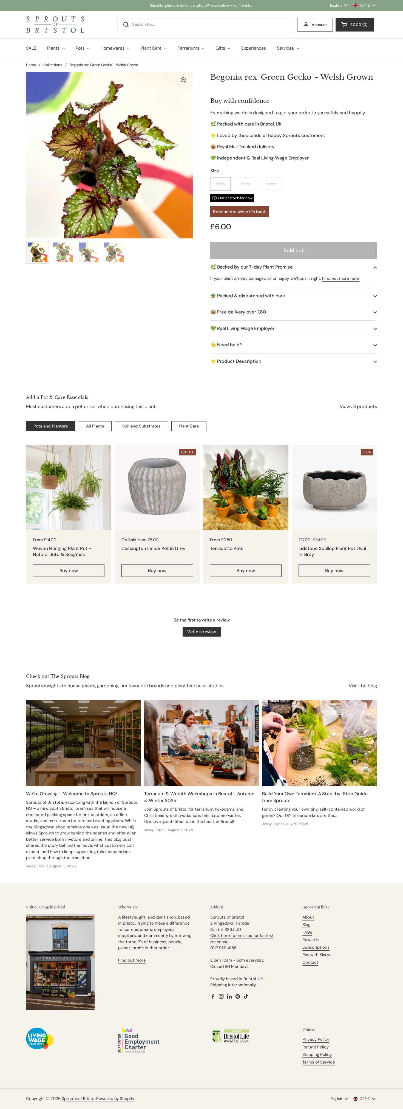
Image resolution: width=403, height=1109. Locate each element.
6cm (220, 184)
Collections (52, 64)
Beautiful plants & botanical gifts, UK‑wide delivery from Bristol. (201, 5)
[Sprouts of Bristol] (55, 24)
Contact (310, 962)
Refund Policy (315, 1047)
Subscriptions (316, 947)
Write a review (201, 632)
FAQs (307, 932)
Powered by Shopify (115, 1098)
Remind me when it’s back (239, 212)
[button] (293, 267)
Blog (306, 924)
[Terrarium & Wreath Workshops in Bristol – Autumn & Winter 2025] (201, 743)
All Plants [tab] (95, 426)
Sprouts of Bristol (78, 1098)
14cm (271, 184)
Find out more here (340, 278)
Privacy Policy (315, 1039)
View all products (358, 406)
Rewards (310, 939)
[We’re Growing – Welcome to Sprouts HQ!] (83, 743)
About (308, 917)
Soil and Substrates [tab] (141, 426)
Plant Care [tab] (189, 426)
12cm (245, 184)
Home (31, 64)
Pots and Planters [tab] (50, 426)
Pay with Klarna (316, 954)
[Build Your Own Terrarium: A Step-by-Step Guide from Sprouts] (319, 743)
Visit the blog (363, 686)
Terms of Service (318, 1062)
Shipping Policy (317, 1054)
